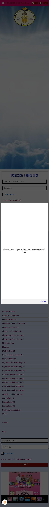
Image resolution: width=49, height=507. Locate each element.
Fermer (43, 302)
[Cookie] (4, 502)
